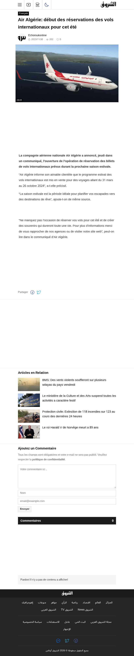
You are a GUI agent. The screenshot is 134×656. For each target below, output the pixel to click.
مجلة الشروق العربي (101, 622)
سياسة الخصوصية (32, 622)
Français (23, 13)
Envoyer (24, 509)
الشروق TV (67, 609)
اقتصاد (86, 602)
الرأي (64, 602)
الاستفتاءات (53, 622)
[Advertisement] (67, 127)
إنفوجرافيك (27, 602)
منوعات (42, 602)
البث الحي (80, 622)
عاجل (67, 622)
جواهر (54, 602)
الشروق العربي (48, 609)
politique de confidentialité (48, 459)
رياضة (75, 602)
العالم (98, 602)
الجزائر (109, 602)
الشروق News (85, 609)
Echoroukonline (37, 35)
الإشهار (67, 629)
